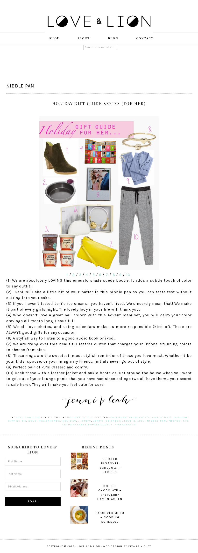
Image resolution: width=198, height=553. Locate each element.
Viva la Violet (139, 546)
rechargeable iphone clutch (87, 424)
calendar (119, 417)
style (88, 417)
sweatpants (125, 424)
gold (32, 421)
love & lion (134, 421)
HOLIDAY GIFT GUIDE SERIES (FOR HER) (99, 103)
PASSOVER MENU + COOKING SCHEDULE (110, 517)
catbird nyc (139, 417)
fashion (181, 417)
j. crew (84, 421)
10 (128, 274)
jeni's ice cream (107, 421)
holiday (74, 417)
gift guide (17, 421)
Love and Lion (99, 22)
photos (175, 421)
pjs (186, 421)
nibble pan (156, 421)
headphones (49, 421)
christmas (161, 417)
